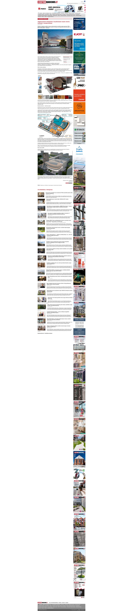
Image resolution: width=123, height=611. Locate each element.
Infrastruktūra (47, 14)
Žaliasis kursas (55, 15)
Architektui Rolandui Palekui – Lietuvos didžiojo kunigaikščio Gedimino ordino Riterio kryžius (58, 312)
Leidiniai (45, 16)
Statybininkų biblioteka (50, 16)
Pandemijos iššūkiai (78, 15)
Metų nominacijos (50, 15)
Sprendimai (66, 13)
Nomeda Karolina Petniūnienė (58, 185)
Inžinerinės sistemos (71, 13)
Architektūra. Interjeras (41, 14)
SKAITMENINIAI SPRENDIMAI (56, 13)
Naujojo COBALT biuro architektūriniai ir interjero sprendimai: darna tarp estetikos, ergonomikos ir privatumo (58, 221)
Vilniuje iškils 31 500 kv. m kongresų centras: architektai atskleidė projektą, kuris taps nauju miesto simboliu (58, 270)
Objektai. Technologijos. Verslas (47, 13)
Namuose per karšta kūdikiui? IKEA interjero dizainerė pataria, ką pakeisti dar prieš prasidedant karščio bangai (59, 256)
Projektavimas (42, 185)
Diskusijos (39, 16)
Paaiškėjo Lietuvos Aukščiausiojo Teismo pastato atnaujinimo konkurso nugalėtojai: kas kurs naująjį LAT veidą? (57, 242)
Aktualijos (40, 13)
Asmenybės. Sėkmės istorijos (71, 15)
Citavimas (63, 602)
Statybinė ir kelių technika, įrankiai (57, 14)
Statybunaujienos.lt (41, 333)
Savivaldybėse (77, 14)
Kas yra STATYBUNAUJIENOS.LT (53, 602)
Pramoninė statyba (77, 13)
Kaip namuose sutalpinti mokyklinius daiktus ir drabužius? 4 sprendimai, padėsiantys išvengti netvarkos (59, 214)
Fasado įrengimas (50, 185)
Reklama (82, 1)
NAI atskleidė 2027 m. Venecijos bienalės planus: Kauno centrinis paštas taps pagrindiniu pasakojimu (59, 319)
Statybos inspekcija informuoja (70, 14)
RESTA (59, 15)
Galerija (43, 16)
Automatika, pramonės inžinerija (42, 15)
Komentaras (62, 13)
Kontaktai (67, 602)
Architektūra (46, 185)
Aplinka (51, 14)
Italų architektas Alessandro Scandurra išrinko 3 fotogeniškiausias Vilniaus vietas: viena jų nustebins (59, 284)
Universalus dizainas (63, 15)
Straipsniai (65, 62)
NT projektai (64, 14)
